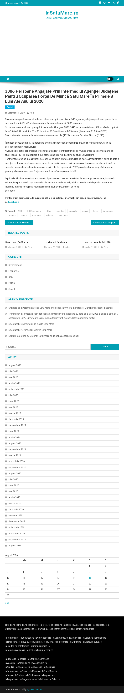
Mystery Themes (34, 689)
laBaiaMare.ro (35, 667)
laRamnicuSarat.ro (40, 646)
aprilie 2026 (14, 383)
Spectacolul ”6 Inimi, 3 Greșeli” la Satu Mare (30, 330)
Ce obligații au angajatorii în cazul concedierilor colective (106, 222)
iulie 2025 (13, 395)
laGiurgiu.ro (76, 642)
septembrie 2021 (17, 449)
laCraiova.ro (75, 637)
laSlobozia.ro (34, 675)
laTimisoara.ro (12, 642)
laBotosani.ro (11, 671)
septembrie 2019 (17, 539)
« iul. (7, 603)
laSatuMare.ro (62, 13)
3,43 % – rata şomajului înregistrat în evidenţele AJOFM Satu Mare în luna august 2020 (22, 222)
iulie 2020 (13, 479)
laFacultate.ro (100, 625)
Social (10, 107)
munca (24, 215)
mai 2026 (13, 377)
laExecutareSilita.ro (27, 629)
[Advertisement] (62, 51)
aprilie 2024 (14, 437)
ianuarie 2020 (15, 515)
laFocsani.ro (62, 642)
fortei (95, 211)
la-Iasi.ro (22, 659)
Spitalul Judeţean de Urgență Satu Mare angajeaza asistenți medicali (44, 336)
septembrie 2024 (17, 425)
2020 (20, 211)
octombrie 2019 (17, 533)
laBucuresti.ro (27, 637)
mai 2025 (13, 407)
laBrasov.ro (10, 659)
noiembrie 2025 (17, 389)
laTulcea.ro (44, 679)
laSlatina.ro (21, 675)
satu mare (63, 215)
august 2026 (15, 365)
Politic (12, 283)
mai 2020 (13, 491)
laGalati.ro (88, 637)
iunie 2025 (14, 401)
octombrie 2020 (17, 461)
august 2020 (15, 473)
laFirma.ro (86, 625)
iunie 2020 (14, 485)
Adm (32, 112)
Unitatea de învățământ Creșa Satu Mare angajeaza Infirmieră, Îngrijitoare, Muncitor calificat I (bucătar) (61, 308)
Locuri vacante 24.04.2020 (96, 242)
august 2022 (15, 443)
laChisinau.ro (44, 629)
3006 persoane (34, 211)
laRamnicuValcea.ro (15, 650)
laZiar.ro (76, 625)
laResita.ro (36, 671)
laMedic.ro (21, 625)
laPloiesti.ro (100, 637)
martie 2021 (15, 455)
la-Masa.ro (56, 625)
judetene (12, 215)
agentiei (60, 211)
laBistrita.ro (49, 667)
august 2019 (15, 545)
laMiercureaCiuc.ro (92, 642)
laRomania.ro (12, 637)
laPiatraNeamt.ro (60, 629)
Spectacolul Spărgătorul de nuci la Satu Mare (31, 324)
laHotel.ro (45, 625)
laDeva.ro (51, 642)
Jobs (11, 277)
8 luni (48, 211)
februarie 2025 (16, 419)
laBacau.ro (21, 667)
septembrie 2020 (17, 467)
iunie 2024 (14, 431)
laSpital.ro (33, 625)
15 (90, 578)
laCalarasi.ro (38, 642)
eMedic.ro (10, 625)
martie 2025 (15, 413)
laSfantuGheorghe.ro (38, 659)
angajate (73, 211)
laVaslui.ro (11, 663)
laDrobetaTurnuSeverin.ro (40, 650)
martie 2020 (15, 503)
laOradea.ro (11, 646)
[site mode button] (110, 79)
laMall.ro (67, 625)
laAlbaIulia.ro (23, 663)
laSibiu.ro (9, 675)
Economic (14, 271)
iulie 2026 (13, 371)
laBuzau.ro (26, 642)
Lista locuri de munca (16, 242)
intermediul (108, 211)
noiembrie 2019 (17, 527)
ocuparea (36, 215)
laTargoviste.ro (48, 675)
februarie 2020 (16, 509)
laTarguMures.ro (28, 679)
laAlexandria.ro (39, 663)
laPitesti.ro (23, 646)
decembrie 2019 (17, 521)
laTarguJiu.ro (12, 679)
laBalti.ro (89, 629)
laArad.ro (9, 667)
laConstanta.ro (60, 637)
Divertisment (15, 265)
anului (85, 211)
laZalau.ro (55, 679)
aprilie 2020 (14, 497)
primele (49, 215)
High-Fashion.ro (77, 629)
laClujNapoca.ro (43, 637)
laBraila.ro (25, 671)
